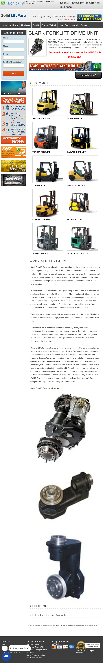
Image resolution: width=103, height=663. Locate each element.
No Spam (30, 652)
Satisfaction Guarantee (35, 658)
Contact (84, 25)
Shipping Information (34, 644)
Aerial (75, 25)
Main (5, 25)
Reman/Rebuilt (49, 25)
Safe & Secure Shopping (36, 655)
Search (13, 73)
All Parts (14, 25)
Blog (3, 644)
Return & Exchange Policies (37, 650)
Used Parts (64, 25)
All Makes (25, 25)
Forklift (36, 25)
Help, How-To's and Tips (35, 647)
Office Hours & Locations (11, 652)
